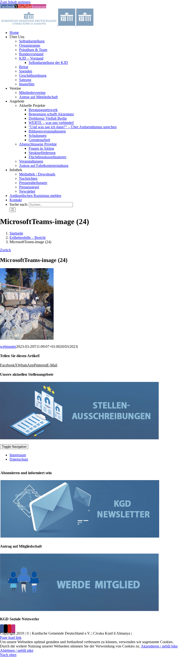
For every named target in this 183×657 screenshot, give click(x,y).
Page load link (10, 638)
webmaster (8, 346)
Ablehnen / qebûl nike (16, 650)
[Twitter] (6, 628)
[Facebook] (2, 628)
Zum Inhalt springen (15, 2)
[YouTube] (9, 628)
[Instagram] (13, 628)
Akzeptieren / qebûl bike (159, 646)
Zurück (5, 250)
